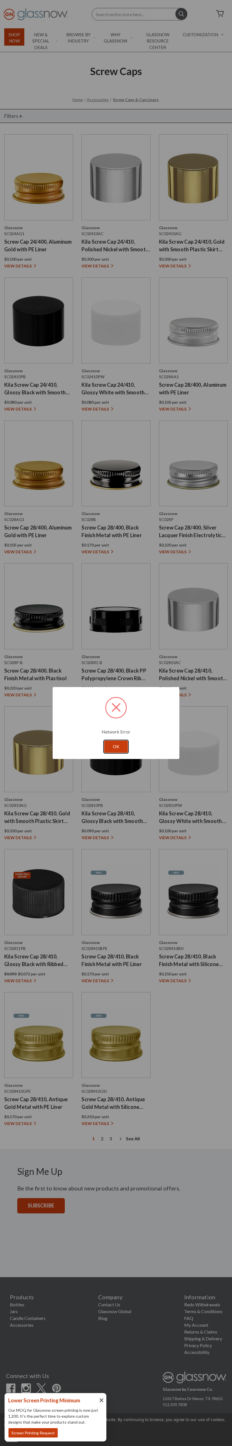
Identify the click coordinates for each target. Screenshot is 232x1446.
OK (116, 746)
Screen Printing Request (33, 1432)
